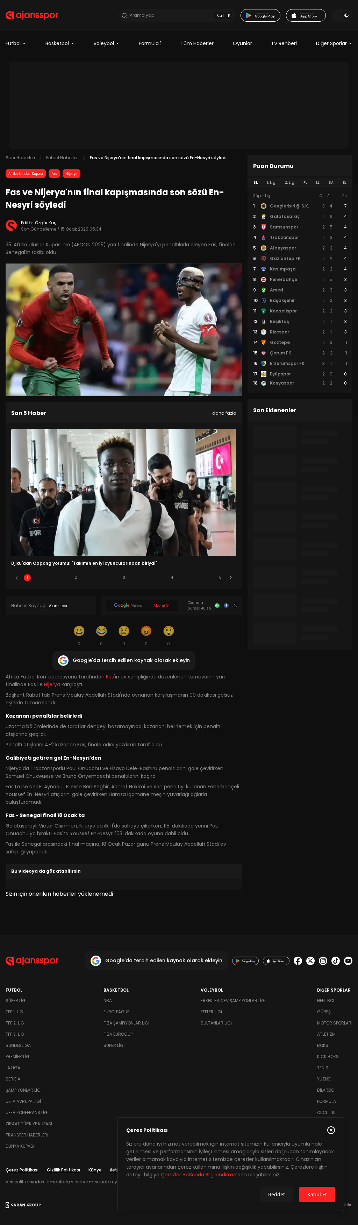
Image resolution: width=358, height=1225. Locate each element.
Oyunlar (242, 43)
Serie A (13, 1079)
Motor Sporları (334, 1023)
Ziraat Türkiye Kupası (29, 1124)
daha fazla (224, 413)
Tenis (322, 1068)
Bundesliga (18, 1045)
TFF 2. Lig (15, 1023)
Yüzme (323, 1079)
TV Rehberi (284, 43)
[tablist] (300, 183)
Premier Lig (17, 1056)
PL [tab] (305, 182)
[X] (235, 605)
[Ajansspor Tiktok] (335, 961)
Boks (322, 1045)
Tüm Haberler (197, 43)
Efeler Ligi (211, 1012)
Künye (95, 1170)
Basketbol (57, 43)
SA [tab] (331, 182)
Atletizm (326, 1034)
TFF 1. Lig (14, 1012)
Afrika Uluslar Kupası (25, 173)
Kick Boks (328, 1056)
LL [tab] (318, 182)
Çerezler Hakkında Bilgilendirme (198, 1174)
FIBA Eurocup (118, 1034)
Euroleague (116, 1012)
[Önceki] (17, 577)
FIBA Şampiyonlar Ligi (126, 1023)
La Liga (13, 1068)
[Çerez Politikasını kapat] (331, 1130)
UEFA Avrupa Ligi (23, 1101)
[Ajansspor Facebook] (298, 961)
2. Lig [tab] (289, 182)
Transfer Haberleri (27, 1135)
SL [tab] (255, 182)
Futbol (13, 43)
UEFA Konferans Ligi (27, 1112)
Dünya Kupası (20, 1146)
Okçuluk (326, 1112)
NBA (107, 1001)
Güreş (324, 1012)
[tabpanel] (300, 290)
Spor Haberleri (20, 158)
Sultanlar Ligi (216, 1023)
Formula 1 (150, 43)
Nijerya (71, 173)
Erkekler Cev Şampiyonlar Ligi (233, 1001)
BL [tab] (344, 182)
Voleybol (103, 43)
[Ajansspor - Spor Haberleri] (32, 15)
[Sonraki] (231, 577)
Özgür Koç (46, 223)
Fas (54, 173)
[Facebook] (226, 605)
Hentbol (326, 1001)
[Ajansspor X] (310, 961)
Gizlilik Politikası (63, 1170)
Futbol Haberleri (62, 158)
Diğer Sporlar (331, 43)
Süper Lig (16, 1001)
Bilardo (325, 1090)
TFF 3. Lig (15, 1034)
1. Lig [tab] (271, 182)
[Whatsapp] (217, 605)
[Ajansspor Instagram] (323, 961)
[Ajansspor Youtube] (348, 961)
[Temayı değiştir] (341, 15)
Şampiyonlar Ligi (24, 1090)
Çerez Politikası (22, 1170)
